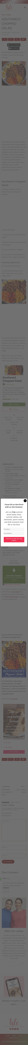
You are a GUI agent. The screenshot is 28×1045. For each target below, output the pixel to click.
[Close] (25, 500)
